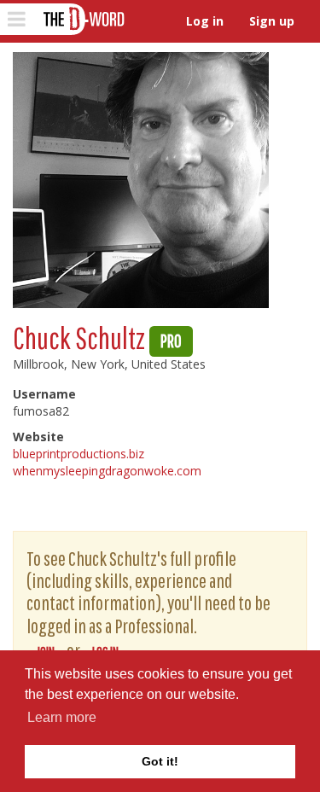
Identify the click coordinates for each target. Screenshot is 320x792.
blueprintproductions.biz (78, 454)
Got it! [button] (160, 761)
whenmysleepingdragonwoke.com (107, 471)
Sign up (271, 21)
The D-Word (82, 19)
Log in (205, 21)
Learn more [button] (61, 717)
